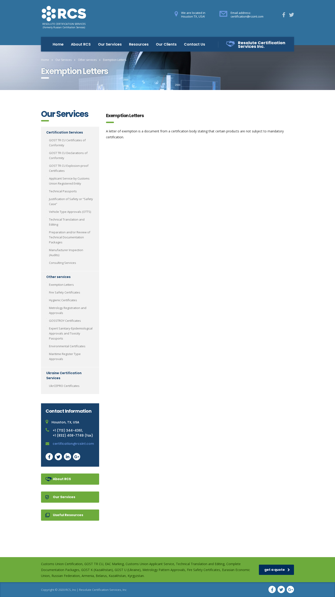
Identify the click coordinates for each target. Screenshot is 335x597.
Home (58, 44)
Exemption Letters (61, 285)
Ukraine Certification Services (64, 375)
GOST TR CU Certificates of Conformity (67, 142)
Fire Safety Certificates (64, 292)
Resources (139, 44)
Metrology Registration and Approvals (67, 310)
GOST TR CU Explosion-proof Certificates (68, 168)
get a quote (274, 569)
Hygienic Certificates (63, 300)
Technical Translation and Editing (67, 221)
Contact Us (194, 44)
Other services (58, 277)
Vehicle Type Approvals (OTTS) (70, 212)
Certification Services (64, 132)
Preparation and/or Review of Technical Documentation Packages (69, 237)
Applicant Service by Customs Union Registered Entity (69, 180)
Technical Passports (63, 191)
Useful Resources (68, 515)
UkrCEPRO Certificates (64, 386)
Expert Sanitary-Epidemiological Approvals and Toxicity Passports (71, 333)
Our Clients (166, 44)
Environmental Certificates (67, 346)
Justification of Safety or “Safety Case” (71, 201)
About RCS (81, 44)
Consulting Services (62, 263)
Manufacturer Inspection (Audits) (66, 252)
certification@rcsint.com (73, 443)
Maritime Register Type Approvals (65, 356)
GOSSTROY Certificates (65, 321)
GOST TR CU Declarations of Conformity (68, 155)
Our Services (110, 44)
